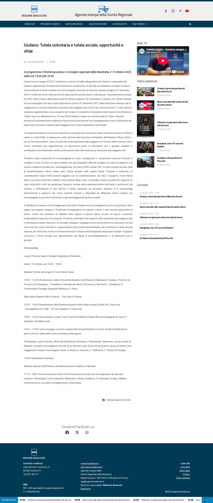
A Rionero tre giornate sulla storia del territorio (161, 217)
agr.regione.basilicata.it (91, 467)
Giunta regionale (74, 24)
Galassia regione (98, 24)
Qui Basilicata (120, 24)
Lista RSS (185, 467)
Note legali (185, 470)
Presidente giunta (50, 24)
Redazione (86, 489)
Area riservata (183, 478)
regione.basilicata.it (90, 463)
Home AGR (30, 24)
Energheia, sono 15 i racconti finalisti (156, 228)
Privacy (186, 474)
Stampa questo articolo (118, 400)
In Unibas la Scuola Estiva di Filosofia (156, 238)
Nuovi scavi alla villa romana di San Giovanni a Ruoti (163, 207)
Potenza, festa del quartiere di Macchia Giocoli (161, 196)
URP (25, 484)
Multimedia (138, 24)
